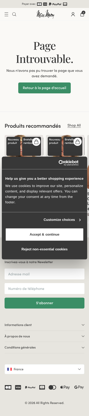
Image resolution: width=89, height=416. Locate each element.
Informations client (18, 325)
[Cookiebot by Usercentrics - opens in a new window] (64, 163)
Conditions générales (20, 347)
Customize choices (59, 220)
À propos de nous (17, 336)
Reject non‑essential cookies (44, 249)
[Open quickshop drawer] (36, 142)
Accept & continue (45, 234)
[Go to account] (73, 14)
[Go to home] (45, 14)
